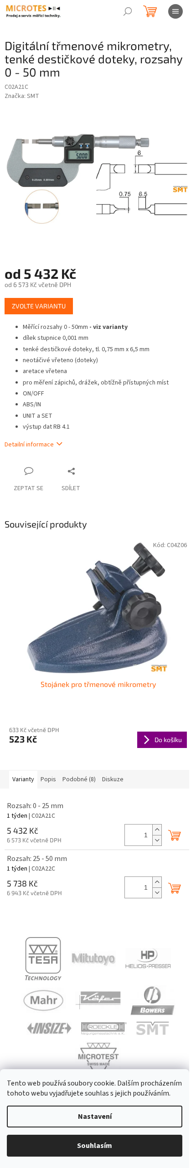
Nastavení (95, 1117)
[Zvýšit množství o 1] (156, 830)
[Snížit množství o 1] (156, 840)
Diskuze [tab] (113, 779)
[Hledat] (128, 11)
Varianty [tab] (23, 779)
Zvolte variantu (39, 306)
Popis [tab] (48, 779)
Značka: (22, 96)
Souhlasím (94, 1146)
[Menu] (175, 11)
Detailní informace (29, 444)
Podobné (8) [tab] (79, 779)
